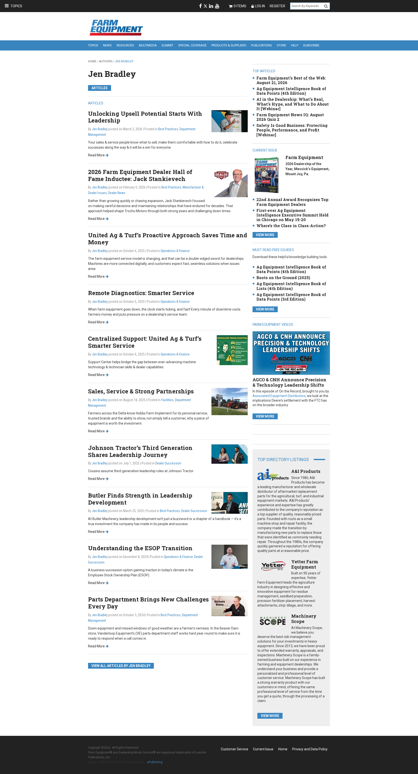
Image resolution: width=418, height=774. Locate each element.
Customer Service (234, 749)
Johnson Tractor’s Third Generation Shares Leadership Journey (140, 451)
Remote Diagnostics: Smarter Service (141, 293)
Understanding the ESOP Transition (140, 548)
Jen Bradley (112, 73)
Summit (167, 45)
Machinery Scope (303, 618)
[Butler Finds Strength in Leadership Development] (229, 502)
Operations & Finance (175, 251)
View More (265, 235)
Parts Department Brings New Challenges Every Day (148, 602)
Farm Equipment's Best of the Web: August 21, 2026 (291, 80)
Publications (261, 45)
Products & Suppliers (228, 45)
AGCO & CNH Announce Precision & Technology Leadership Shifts (289, 382)
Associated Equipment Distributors (279, 396)
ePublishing (155, 762)
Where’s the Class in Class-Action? (291, 225)
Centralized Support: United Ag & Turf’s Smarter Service (145, 342)
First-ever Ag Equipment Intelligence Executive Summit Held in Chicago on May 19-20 (292, 215)
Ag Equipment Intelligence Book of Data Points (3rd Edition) (291, 297)
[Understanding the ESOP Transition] (229, 556)
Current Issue (263, 749)
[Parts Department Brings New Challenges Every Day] (229, 606)
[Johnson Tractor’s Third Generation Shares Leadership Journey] (229, 453)
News (107, 45)
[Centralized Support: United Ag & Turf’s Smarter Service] (232, 350)
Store (281, 45)
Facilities (167, 400)
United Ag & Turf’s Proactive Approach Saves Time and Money (167, 238)
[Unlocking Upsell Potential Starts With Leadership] (229, 120)
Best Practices (168, 129)
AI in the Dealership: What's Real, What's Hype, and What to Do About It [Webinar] (292, 104)
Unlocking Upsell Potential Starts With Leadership (145, 117)
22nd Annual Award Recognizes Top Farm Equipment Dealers (292, 202)
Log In (260, 6)
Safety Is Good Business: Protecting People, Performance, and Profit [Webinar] (292, 130)
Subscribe (311, 45)
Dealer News (116, 193)
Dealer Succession (168, 463)
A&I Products (305, 471)
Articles (99, 88)
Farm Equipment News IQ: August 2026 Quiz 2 (290, 117)
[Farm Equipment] (267, 175)
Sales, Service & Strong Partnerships (141, 391)
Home (92, 61)
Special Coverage (192, 45)
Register (277, 6)
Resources (125, 45)
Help (294, 45)
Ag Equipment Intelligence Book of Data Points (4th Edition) (291, 91)
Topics (16, 6)
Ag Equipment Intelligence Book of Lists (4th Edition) (291, 286)
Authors (105, 61)
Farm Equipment (304, 157)
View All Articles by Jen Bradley (120, 666)
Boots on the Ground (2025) (283, 277)
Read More (96, 155)
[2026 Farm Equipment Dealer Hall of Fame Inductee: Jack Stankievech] (229, 182)
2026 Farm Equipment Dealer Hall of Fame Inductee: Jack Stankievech (140, 175)
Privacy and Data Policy (310, 749)
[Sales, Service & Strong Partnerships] (229, 401)
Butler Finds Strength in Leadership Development (140, 499)
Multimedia (148, 45)
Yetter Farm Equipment (304, 564)
